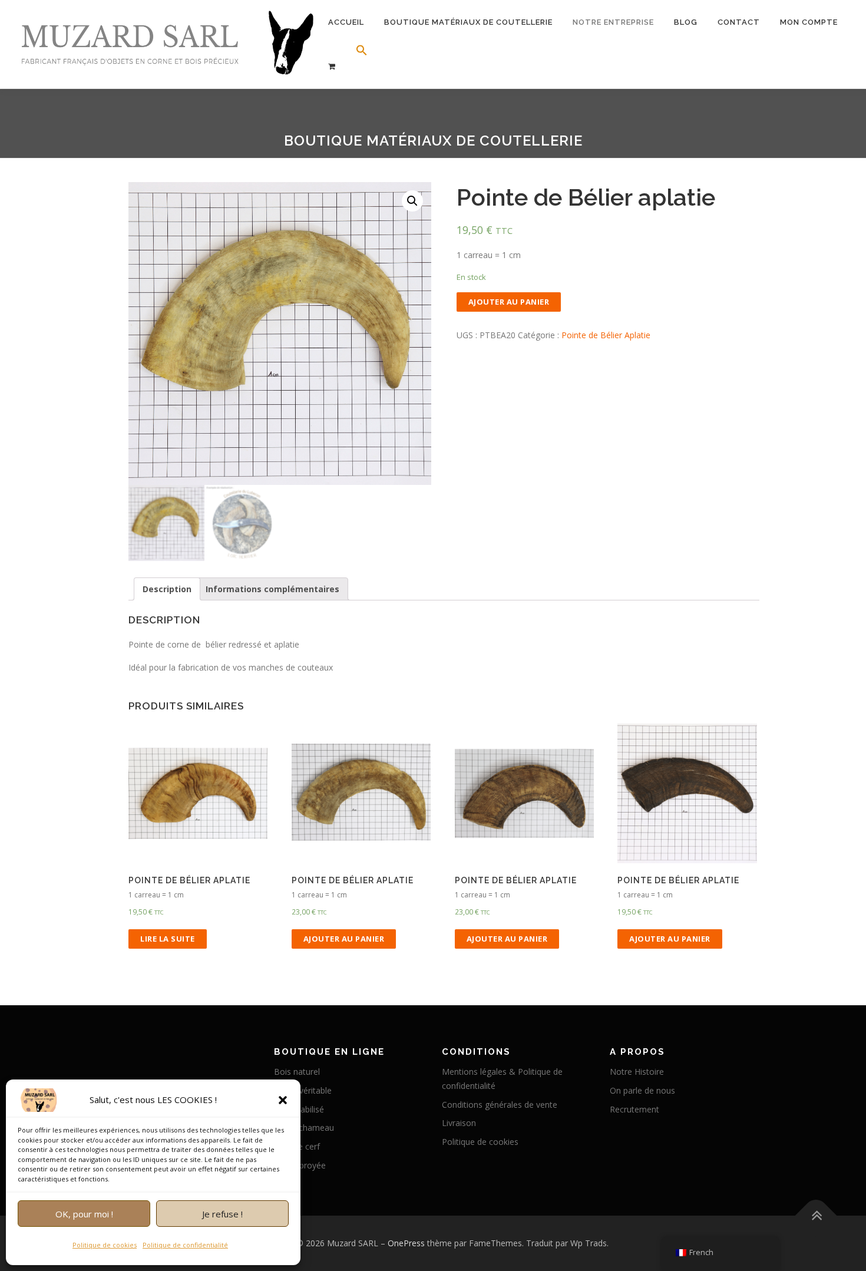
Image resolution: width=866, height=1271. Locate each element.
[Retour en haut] (816, 1215)
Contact (739, 22)
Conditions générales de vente (499, 1104)
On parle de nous (642, 1090)
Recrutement (634, 1109)
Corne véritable (303, 1090)
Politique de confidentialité (185, 1244)
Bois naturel (297, 1071)
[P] (332, 66)
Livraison (459, 1122)
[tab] (167, 589)
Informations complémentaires (272, 589)
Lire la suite (167, 938)
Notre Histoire (637, 1071)
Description (167, 589)
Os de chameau (304, 1127)
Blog (686, 22)
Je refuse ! (222, 1214)
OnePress (406, 1243)
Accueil (346, 22)
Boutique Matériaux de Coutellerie (468, 22)
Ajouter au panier (509, 301)
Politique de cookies (104, 1244)
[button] (283, 1100)
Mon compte (809, 22)
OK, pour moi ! (84, 1214)
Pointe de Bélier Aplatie (605, 335)
